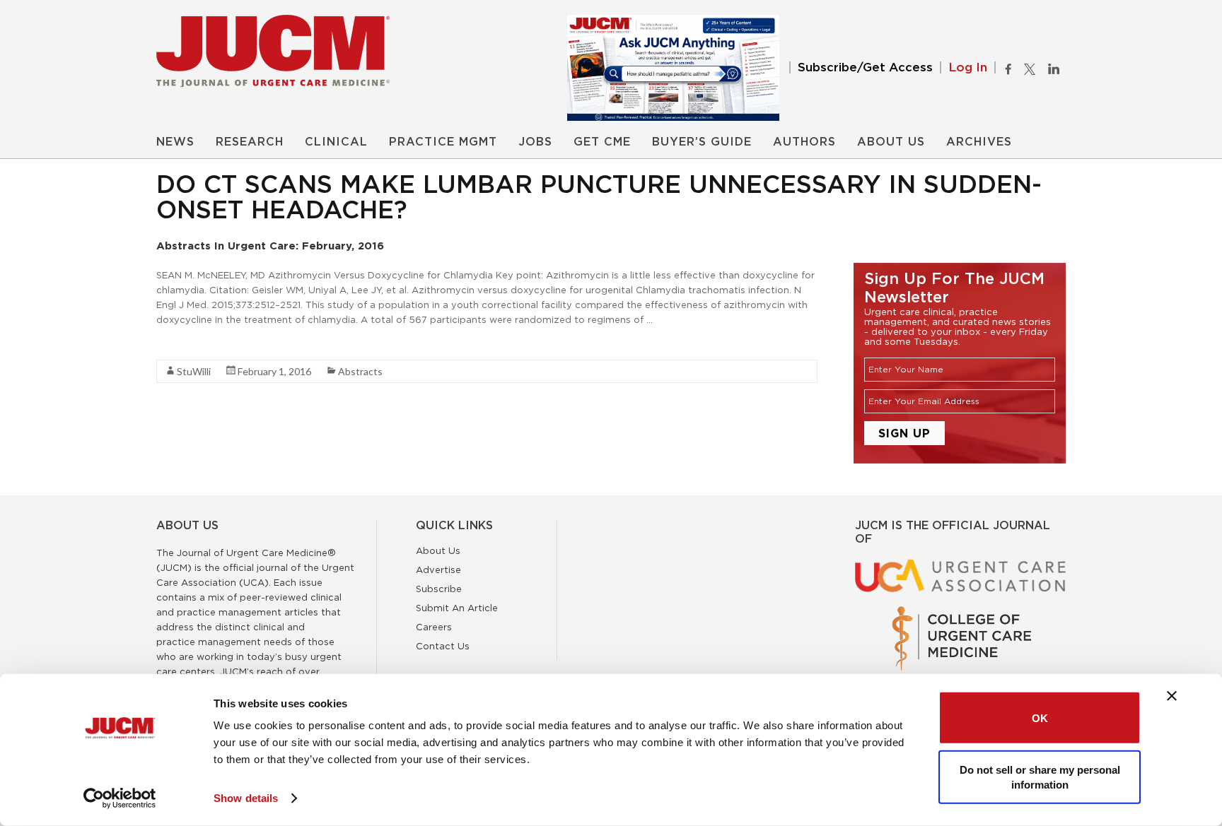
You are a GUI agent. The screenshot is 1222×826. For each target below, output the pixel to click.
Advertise (438, 569)
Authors (804, 142)
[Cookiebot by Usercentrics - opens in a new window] (120, 798)
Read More (181, 345)
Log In (967, 67)
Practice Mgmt (443, 142)
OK (1040, 718)
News (175, 142)
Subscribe (439, 589)
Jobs (535, 142)
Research (250, 142)
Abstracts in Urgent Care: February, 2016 (270, 246)
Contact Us (443, 646)
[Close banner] (1172, 696)
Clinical (336, 142)
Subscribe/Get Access (865, 67)
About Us (891, 142)
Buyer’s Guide (702, 142)
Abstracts (360, 371)
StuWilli (194, 371)
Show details (246, 798)
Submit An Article (457, 608)
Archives (979, 142)
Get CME (602, 142)
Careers (434, 627)
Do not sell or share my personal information (1040, 776)
